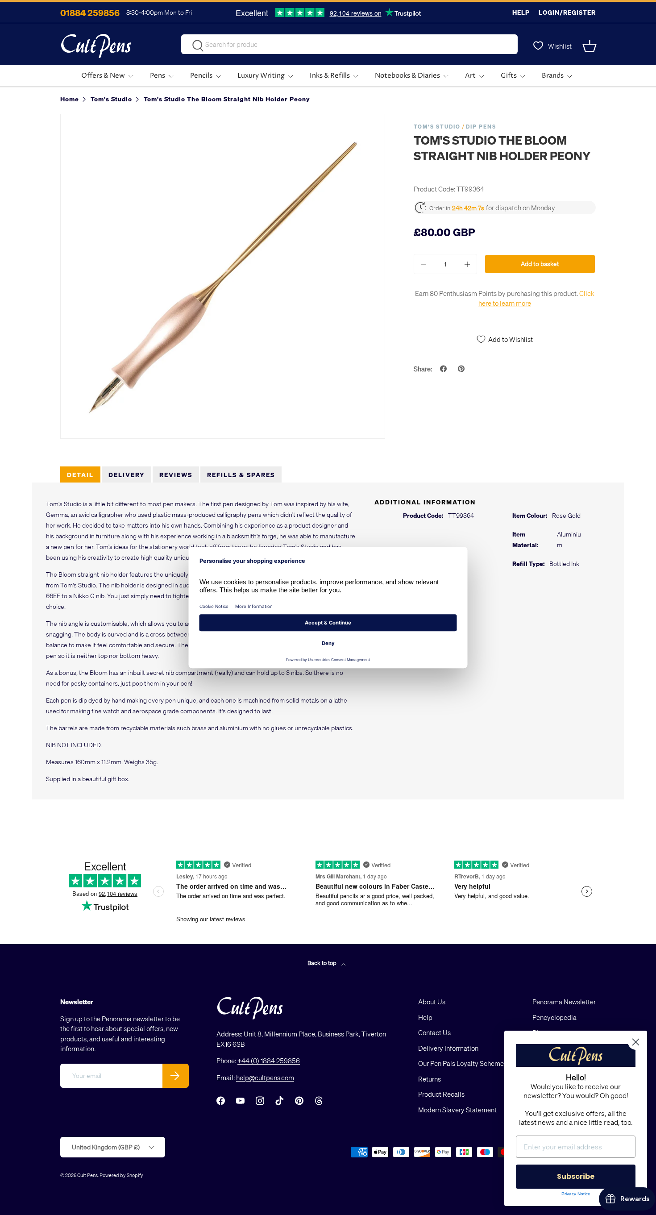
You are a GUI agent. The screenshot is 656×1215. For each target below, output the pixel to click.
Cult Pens (87, 1175)
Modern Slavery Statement (457, 1109)
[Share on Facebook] (444, 369)
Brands (553, 75)
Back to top (322, 962)
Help (521, 12)
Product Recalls (441, 1094)
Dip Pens (481, 126)
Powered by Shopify (121, 1175)
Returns (429, 1078)
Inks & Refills (330, 75)
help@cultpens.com (265, 1077)
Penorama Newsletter (564, 1001)
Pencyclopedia (554, 1017)
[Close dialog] (636, 1042)
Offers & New (103, 75)
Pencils (201, 75)
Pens (157, 75)
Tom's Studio (437, 126)
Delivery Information (448, 1048)
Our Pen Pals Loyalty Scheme (461, 1063)
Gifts (509, 75)
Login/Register (567, 12)
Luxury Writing (261, 75)
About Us (431, 1001)
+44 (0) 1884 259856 (268, 1060)
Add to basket (540, 263)
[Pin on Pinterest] (462, 369)
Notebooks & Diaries (407, 75)
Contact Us (434, 1032)
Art (470, 75)
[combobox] (349, 44)
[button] (590, 46)
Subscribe (575, 1176)
